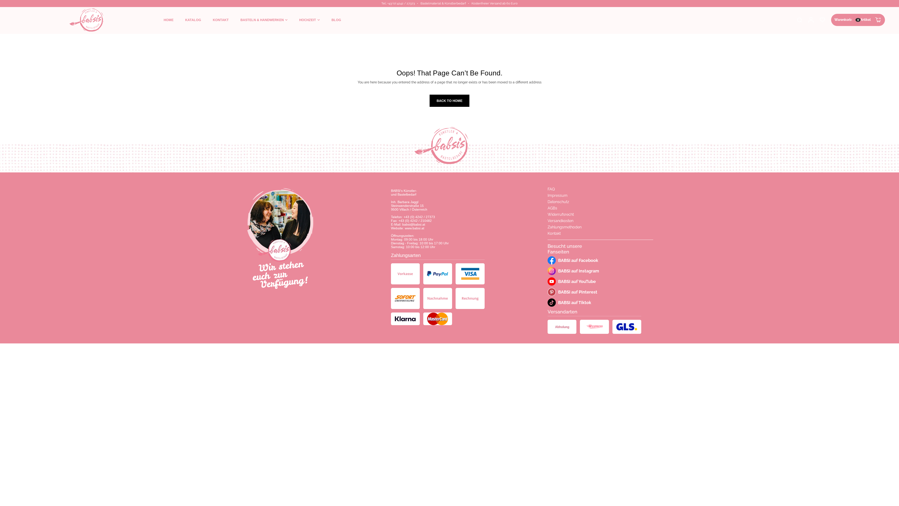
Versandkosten (560, 221)
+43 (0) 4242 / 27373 (419, 217)
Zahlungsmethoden (565, 227)
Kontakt (554, 233)
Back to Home (449, 101)
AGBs (552, 208)
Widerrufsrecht (561, 214)
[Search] (799, 20)
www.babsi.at (414, 228)
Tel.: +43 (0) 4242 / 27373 (398, 3)
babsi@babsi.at (413, 224)
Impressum (557, 195)
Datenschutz (558, 202)
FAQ (551, 189)
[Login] (811, 20)
